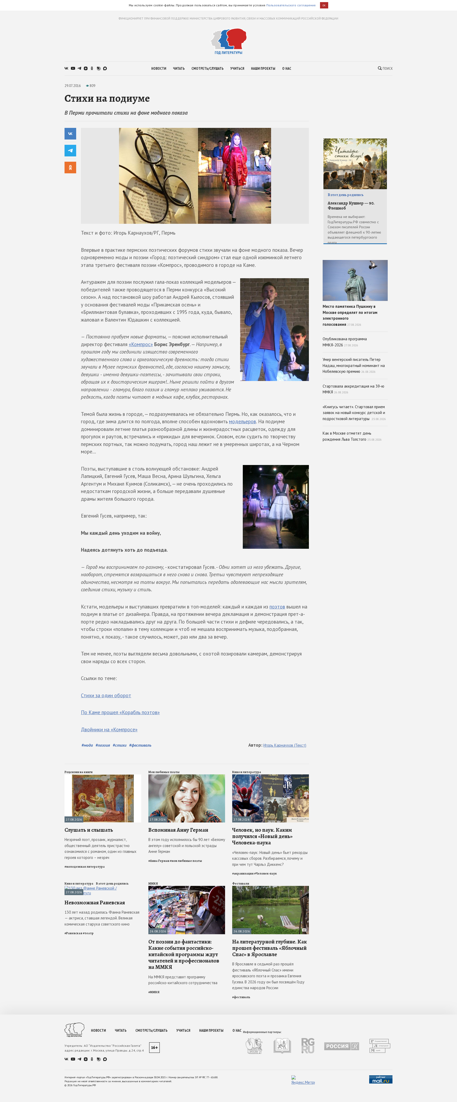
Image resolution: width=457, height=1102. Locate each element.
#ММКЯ (153, 992)
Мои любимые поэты (164, 772)
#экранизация (243, 873)
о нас (286, 68)
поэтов (277, 606)
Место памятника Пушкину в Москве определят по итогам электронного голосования (350, 315)
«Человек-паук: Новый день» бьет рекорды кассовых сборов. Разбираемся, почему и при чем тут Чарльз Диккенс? (270, 858)
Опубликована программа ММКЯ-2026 (345, 341)
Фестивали (240, 883)
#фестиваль (140, 745)
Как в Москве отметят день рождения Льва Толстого (352, 436)
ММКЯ (153, 883)
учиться (237, 68)
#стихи (119, 745)
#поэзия (102, 745)
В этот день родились (112, 883)
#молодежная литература (85, 866)
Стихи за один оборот (106, 695)
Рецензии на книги (79, 772)
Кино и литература (246, 772)
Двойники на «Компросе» (109, 729)
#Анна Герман (158, 861)
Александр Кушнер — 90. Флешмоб (351, 206)
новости (158, 68)
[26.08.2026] (186, 888)
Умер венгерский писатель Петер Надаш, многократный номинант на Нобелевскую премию (354, 365)
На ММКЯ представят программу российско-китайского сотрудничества (182, 979)
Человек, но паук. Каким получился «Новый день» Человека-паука (262, 836)
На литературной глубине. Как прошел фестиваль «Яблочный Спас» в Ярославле (269, 947)
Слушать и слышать (89, 830)
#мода (87, 745)
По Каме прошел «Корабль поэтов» (120, 712)
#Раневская (73, 933)
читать (179, 68)
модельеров (242, 421)
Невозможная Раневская (95, 902)
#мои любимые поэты (186, 861)
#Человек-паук (265, 873)
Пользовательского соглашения (291, 5)
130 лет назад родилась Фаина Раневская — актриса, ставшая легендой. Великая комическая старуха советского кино (102, 918)
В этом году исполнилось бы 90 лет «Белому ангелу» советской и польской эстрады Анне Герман (186, 845)
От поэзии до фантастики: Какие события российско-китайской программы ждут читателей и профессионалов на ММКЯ (183, 954)
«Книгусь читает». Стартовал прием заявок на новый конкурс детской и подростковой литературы (354, 412)
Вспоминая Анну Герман (178, 830)
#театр (88, 933)
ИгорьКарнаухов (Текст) (284, 745)
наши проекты (263, 68)
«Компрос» (141, 344)
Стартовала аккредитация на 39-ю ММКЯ (353, 389)
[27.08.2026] (103, 776)
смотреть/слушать (207, 68)
